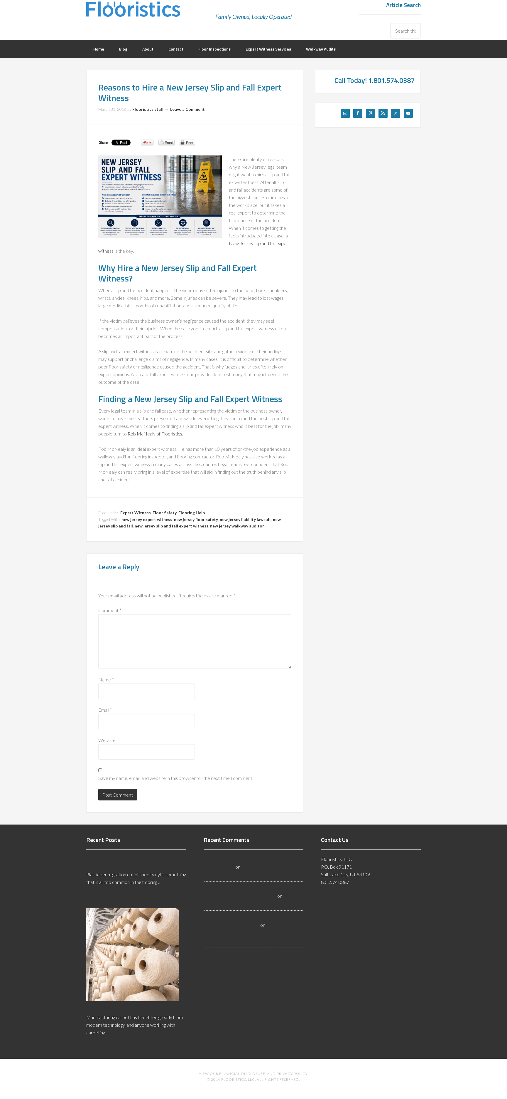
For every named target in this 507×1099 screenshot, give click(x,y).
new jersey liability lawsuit (245, 519)
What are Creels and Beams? (118, 1007)
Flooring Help (191, 512)
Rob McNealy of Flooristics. (155, 433)
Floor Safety (165, 512)
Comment (109, 610)
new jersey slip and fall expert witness (171, 525)
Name (106, 679)
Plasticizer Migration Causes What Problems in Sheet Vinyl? (135, 861)
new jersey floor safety (196, 519)
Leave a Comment (187, 109)
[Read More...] (101, 895)
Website (107, 740)
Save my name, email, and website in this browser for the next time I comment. (175, 778)
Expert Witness (135, 512)
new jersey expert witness (146, 519)
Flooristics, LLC (133, 13)
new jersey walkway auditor (237, 525)
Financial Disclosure (242, 1073)
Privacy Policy (292, 1073)
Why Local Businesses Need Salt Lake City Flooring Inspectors (245, 932)
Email (105, 710)
